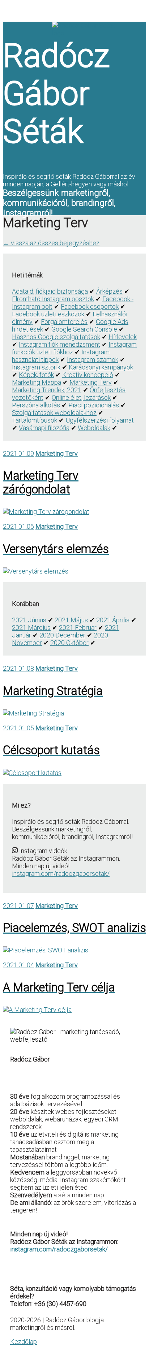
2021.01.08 (18, 668)
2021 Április (112, 620)
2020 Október (69, 643)
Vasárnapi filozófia (44, 428)
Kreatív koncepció (87, 375)
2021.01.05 (18, 728)
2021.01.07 (18, 905)
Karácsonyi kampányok (101, 367)
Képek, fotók (36, 375)
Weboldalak (94, 428)
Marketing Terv (90, 382)
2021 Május (71, 620)
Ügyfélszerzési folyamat (99, 420)
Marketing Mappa (36, 382)
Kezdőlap (23, 1341)
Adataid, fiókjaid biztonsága (50, 291)
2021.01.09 (18, 453)
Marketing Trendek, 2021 (46, 390)
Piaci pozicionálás (93, 405)
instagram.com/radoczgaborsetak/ (61, 873)
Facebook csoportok (90, 306)
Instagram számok (92, 359)
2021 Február (78, 627)
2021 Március (31, 627)
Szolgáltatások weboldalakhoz (54, 412)
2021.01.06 (18, 526)
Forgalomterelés (64, 321)
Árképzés (109, 291)
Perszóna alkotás (36, 405)
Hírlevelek (122, 337)
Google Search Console (84, 329)
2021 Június (29, 620)
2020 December (62, 635)
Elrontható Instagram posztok (53, 299)
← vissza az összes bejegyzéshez (51, 243)
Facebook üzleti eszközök (48, 314)
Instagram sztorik (36, 367)
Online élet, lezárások (81, 397)
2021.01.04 (18, 965)
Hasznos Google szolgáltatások (56, 337)
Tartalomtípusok (34, 420)
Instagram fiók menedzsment (59, 344)
